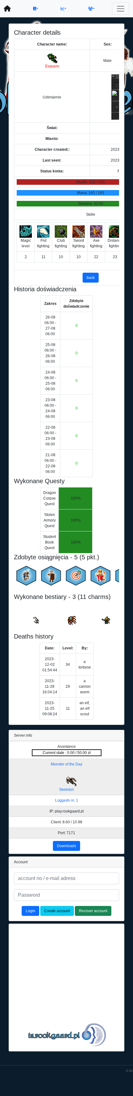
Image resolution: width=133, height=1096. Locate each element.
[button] (35, 8)
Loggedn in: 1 (66, 800)
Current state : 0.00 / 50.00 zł (67, 753)
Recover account (93, 911)
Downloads (66, 846)
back (91, 277)
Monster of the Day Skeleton (66, 777)
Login (30, 911)
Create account (57, 911)
